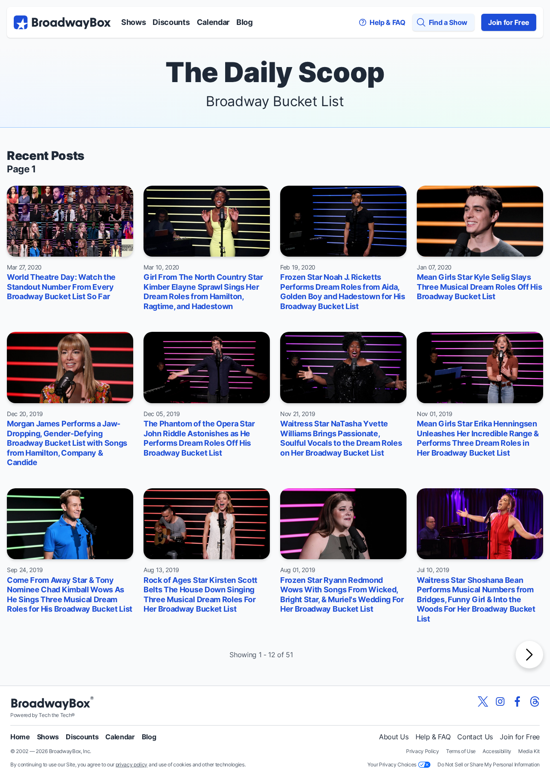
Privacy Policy (422, 751)
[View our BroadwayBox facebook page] (517, 701)
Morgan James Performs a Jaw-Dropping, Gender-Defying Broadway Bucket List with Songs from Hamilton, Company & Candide (67, 443)
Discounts (171, 22)
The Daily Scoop (275, 72)
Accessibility (497, 751)
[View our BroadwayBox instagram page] (500, 701)
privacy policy (132, 764)
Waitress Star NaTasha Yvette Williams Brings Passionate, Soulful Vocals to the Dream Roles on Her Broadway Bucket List (341, 438)
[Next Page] (529, 654)
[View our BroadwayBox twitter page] (483, 701)
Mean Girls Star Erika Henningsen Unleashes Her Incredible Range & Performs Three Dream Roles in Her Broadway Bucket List (478, 438)
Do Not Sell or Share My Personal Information (488, 764)
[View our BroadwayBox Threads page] (534, 701)
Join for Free (508, 22)
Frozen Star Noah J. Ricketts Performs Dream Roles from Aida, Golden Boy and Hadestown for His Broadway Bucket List (342, 292)
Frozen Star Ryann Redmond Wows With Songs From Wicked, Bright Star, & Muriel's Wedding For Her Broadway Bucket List (342, 595)
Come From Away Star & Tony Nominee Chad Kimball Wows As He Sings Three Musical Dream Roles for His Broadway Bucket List (69, 595)
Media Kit (529, 751)
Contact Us (475, 736)
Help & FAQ (433, 736)
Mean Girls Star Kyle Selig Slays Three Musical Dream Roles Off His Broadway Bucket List (479, 287)
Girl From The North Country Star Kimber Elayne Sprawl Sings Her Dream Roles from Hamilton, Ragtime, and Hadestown (203, 292)
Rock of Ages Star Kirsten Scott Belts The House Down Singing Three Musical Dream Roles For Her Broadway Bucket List (200, 595)
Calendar (213, 22)
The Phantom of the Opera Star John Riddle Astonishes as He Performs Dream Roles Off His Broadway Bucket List (199, 438)
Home (20, 736)
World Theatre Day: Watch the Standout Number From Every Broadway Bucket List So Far (61, 287)
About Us (393, 736)
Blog (244, 22)
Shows (133, 22)
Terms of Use (461, 751)
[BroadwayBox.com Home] (62, 22)
